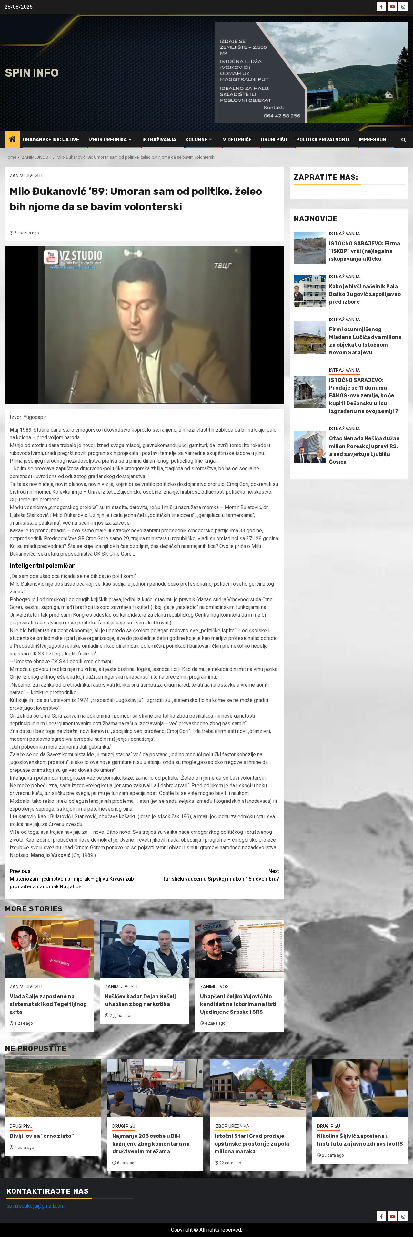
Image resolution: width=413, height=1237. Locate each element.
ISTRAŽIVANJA (159, 139)
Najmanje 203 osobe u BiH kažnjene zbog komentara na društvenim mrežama (151, 1144)
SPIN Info (32, 72)
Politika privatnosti (322, 139)
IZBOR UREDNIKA (107, 139)
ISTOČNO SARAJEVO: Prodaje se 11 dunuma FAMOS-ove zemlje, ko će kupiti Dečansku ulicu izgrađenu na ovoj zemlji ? (363, 395)
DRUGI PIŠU (274, 139)
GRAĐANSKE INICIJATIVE (51, 139)
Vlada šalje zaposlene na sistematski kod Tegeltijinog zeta (48, 1004)
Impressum (372, 139)
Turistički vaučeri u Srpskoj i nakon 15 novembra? (221, 875)
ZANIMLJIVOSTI (26, 175)
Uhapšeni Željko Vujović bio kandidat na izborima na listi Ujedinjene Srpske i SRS (238, 1004)
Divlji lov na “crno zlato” (42, 1136)
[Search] (403, 139)
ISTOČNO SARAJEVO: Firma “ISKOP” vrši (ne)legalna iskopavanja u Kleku (364, 251)
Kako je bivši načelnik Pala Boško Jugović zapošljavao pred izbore (365, 294)
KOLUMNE (196, 139)
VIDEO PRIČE (237, 139)
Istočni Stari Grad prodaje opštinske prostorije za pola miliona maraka (252, 1144)
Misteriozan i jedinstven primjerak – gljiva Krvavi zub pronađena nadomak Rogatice (72, 879)
